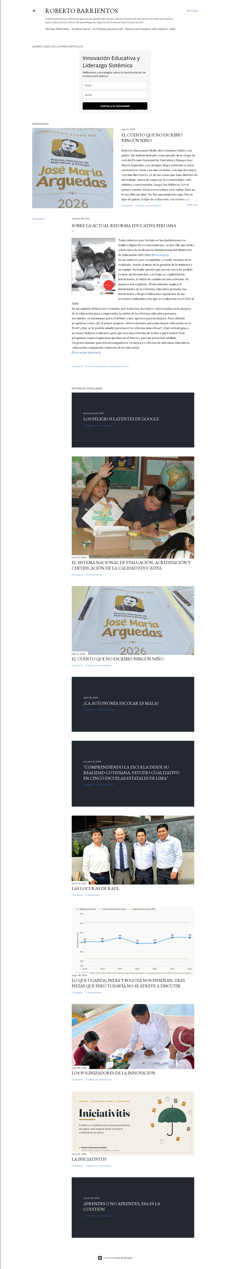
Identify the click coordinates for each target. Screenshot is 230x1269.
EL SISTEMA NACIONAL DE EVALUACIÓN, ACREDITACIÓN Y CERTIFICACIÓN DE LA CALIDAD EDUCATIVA (131, 565)
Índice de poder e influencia (146, 29)
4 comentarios (105, 1215)
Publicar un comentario (148, 205)
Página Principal (57, 29)
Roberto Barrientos (81, 10)
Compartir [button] (127, 205)
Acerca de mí (81, 29)
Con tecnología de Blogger (118, 1257)
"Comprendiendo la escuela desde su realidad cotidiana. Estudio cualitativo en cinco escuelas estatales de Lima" (131, 772)
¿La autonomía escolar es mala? (121, 703)
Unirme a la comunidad (115, 106)
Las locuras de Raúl (95, 888)
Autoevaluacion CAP (108, 29)
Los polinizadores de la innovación (113, 1073)
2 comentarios (93, 992)
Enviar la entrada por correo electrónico (107, 366)
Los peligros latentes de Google (121, 419)
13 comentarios (94, 574)
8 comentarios (105, 784)
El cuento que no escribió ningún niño (118, 659)
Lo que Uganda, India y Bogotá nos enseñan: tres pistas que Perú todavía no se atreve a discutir (128, 983)
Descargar (160, 255)
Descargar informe (86, 352)
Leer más (192, 205)
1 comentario (104, 425)
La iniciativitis (89, 1159)
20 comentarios (105, 709)
